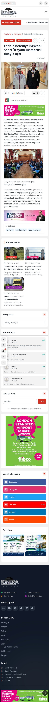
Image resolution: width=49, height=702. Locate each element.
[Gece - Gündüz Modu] (41, 4)
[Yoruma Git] (43, 340)
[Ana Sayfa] (3, 345)
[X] (21, 608)
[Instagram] (3, 608)
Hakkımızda (5, 651)
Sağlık (3, 631)
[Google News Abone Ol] (17, 93)
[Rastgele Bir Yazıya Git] (3, 339)
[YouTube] (9, 608)
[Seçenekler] (43, 93)
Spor (3, 644)
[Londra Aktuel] (9, 12)
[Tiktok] (32, 608)
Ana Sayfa (7, 34)
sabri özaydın (34, 230)
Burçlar (4, 627)
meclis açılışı (20, 230)
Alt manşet (17, 34)
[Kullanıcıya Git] (6, 367)
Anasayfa (5, 622)
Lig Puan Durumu (11, 647)
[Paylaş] (6, 93)
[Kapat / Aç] (3, 363)
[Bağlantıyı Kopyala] (35, 40)
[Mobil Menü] (46, 12)
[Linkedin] (26, 608)
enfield (9, 230)
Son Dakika (5, 639)
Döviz (3, 635)
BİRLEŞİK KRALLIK (24, 40)
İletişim (4, 655)
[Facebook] (15, 608)
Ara (42, 401)
